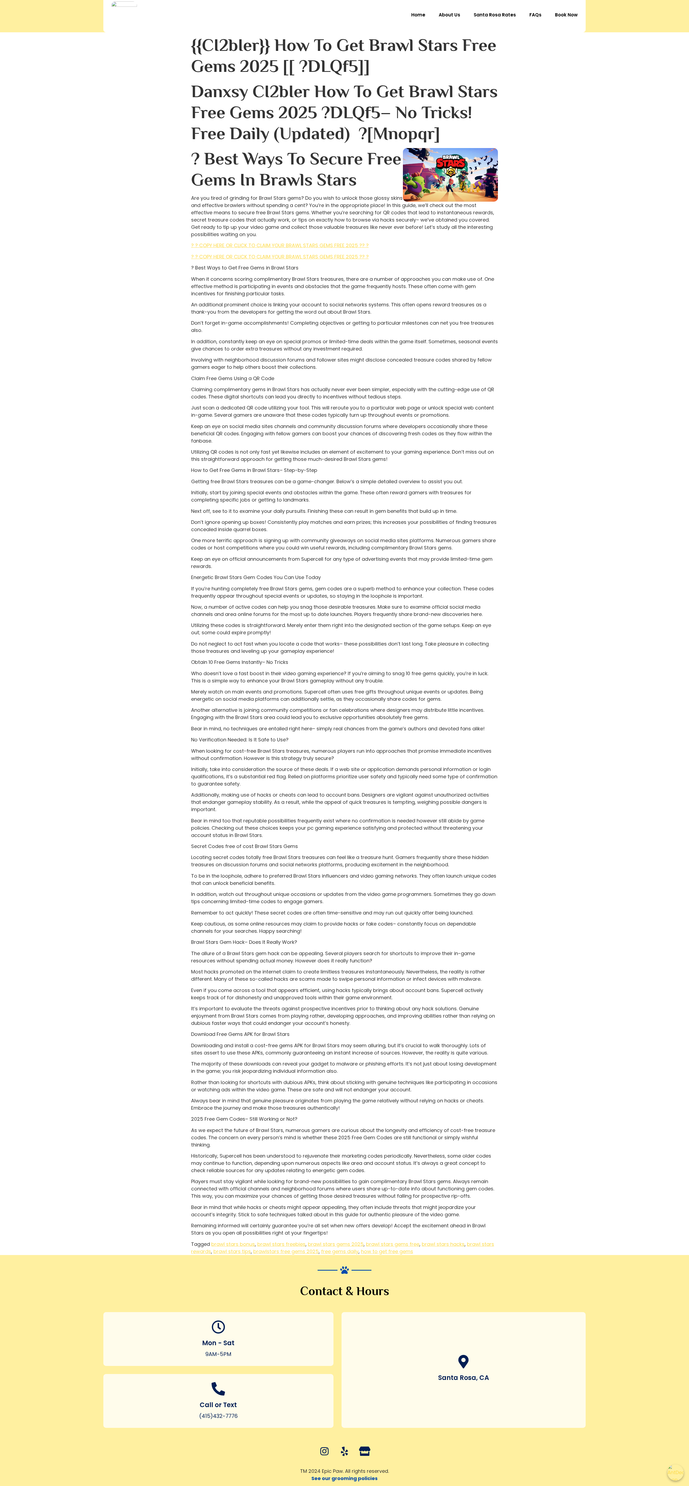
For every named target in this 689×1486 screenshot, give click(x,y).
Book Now (566, 15)
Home (418, 15)
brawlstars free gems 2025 (286, 1251)
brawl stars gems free (392, 1244)
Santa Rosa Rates (495, 15)
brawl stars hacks (443, 1244)
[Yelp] (344, 1451)
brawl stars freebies (281, 1244)
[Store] (364, 1451)
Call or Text (218, 1404)
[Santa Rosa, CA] (463, 1361)
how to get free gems (387, 1251)
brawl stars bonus (233, 1244)
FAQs (535, 15)
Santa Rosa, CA (463, 1377)
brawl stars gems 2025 (336, 1244)
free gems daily (339, 1251)
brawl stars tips (232, 1251)
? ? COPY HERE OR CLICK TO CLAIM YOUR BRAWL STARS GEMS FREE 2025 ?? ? (280, 245)
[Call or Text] (218, 1389)
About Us (449, 15)
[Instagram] (324, 1451)
